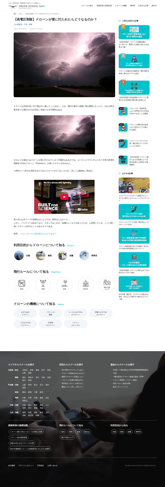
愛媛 (35, 408)
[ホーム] (15, 14)
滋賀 (41, 397)
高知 (41, 408)
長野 (24, 387)
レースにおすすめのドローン (75, 313)
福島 (30, 373)
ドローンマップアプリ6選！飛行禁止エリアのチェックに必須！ (138, 143)
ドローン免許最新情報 (18, 437)
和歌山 (24, 400)
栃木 (24, 380)
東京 (24, 377)
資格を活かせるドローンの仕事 (22, 443)
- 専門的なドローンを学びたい (71, 383)
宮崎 (24, 415)
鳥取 (35, 405)
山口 (47, 405)
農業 (122, 431)
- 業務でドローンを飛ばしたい (71, 376)
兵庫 (30, 397)
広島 (24, 405)
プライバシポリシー (26, 465)
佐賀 (30, 412)
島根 (41, 405)
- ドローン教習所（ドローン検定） (124, 380)
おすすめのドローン (25, 313)
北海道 (24, 370)
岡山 (30, 405)
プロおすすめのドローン (25, 323)
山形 (24, 373)
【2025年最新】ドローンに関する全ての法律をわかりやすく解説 (134, 271)
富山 (35, 384)
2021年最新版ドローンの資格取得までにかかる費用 (30, 448)
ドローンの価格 (50, 313)
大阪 (24, 397)
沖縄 (37, 415)
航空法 (87, 431)
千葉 (43, 377)
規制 (63, 431)
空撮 (114, 431)
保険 (70, 431)
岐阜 (41, 392)
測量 (129, 431)
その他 (16, 24)
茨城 (49, 377)
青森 (37, 370)
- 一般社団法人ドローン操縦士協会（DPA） (128, 376)
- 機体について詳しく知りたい (71, 386)
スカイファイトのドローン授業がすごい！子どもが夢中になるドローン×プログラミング (134, 197)
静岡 (30, 392)
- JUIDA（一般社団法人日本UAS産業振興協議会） (130, 370)
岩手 (43, 370)
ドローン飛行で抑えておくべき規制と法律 (26, 431)
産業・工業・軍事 (25, 24)
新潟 (30, 384)
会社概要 (11, 465)
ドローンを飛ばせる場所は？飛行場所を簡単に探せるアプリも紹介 (134, 72)
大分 (47, 412)
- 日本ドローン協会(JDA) (121, 383)
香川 (30, 408)
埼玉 (37, 377)
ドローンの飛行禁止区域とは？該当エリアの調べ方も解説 (138, 127)
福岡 (24, 412)
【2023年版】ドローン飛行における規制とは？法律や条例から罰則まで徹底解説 (138, 161)
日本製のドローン (50, 323)
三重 (35, 392)
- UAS (114, 373)
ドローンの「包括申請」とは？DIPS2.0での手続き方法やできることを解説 (139, 111)
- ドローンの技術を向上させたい (72, 373)
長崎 (35, 412)
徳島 (24, 408)
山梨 (24, 384)
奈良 (47, 397)
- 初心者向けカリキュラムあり (71, 370)
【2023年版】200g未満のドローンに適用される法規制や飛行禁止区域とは (133, 98)
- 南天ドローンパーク (119, 386)
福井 (47, 384)
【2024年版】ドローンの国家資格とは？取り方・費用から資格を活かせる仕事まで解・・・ (134, 44)
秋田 (49, 370)
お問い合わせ (52, 465)
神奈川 (30, 377)
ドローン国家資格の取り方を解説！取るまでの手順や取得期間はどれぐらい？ (134, 247)
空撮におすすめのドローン (101, 313)
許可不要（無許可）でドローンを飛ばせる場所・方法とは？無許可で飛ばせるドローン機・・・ (134, 296)
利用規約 (40, 465)
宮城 (31, 370)
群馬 (30, 380)
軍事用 (138, 431)
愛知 (24, 392)
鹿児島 (30, 415)
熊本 (41, 412)
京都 (35, 397)
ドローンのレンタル (75, 323)
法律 (78, 431)
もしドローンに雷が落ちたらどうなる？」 (39, 233)
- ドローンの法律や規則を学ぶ (71, 380)
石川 (41, 384)
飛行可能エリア (67, 437)
